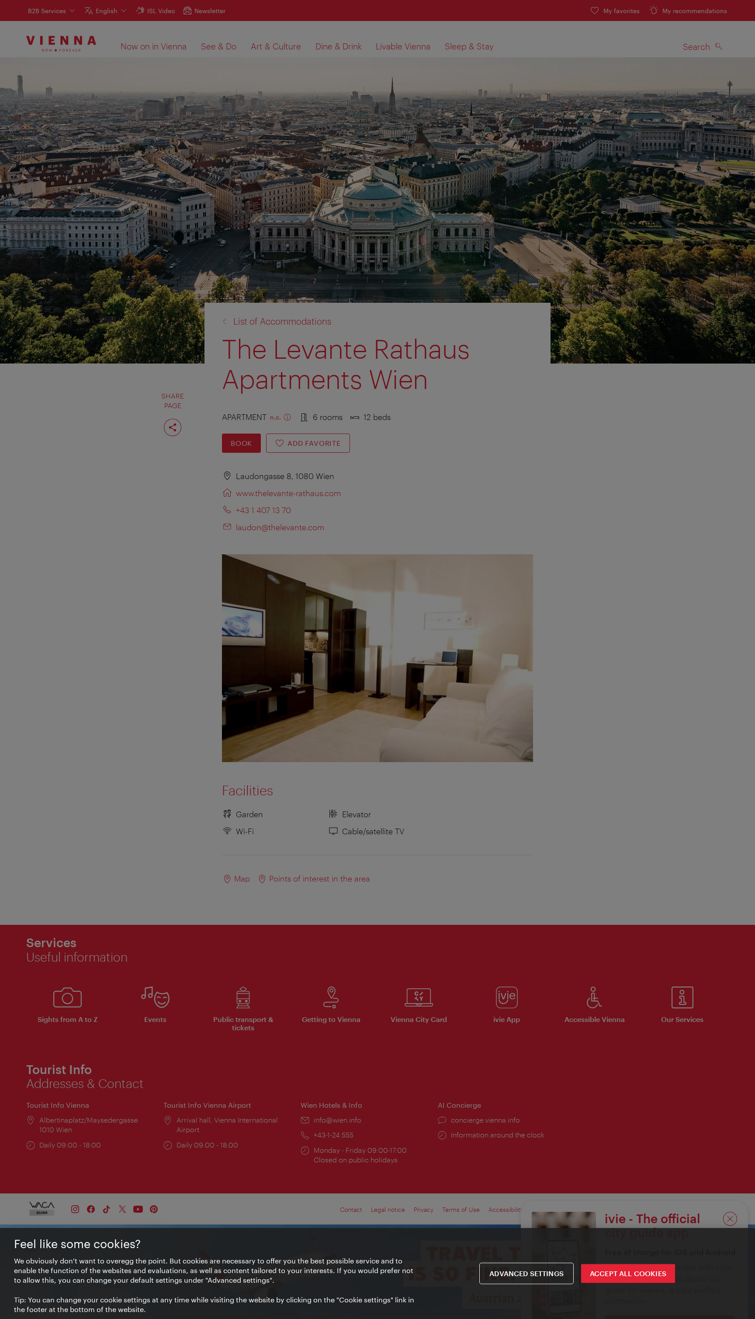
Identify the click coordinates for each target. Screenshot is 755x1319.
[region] (377, 1273)
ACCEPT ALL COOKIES (628, 1274)
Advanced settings (526, 1274)
